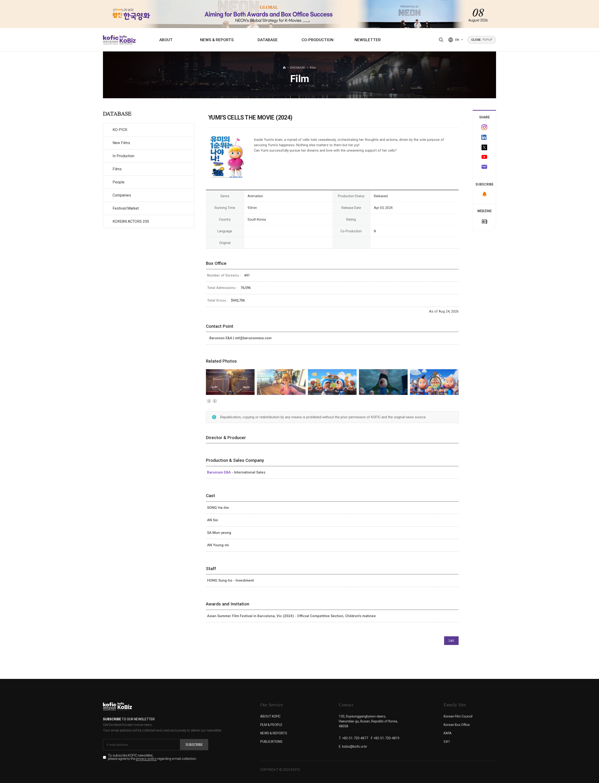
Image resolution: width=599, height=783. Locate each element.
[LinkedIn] (484, 137)
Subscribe (194, 745)
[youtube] (484, 157)
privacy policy (146, 759)
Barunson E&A (219, 472)
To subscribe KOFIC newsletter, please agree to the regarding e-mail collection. (152, 757)
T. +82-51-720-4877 (353, 738)
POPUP (481, 39)
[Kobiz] (127, 39)
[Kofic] (111, 39)
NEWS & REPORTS (217, 39)
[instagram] (484, 127)
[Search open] (441, 39)
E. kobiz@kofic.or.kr (353, 746)
